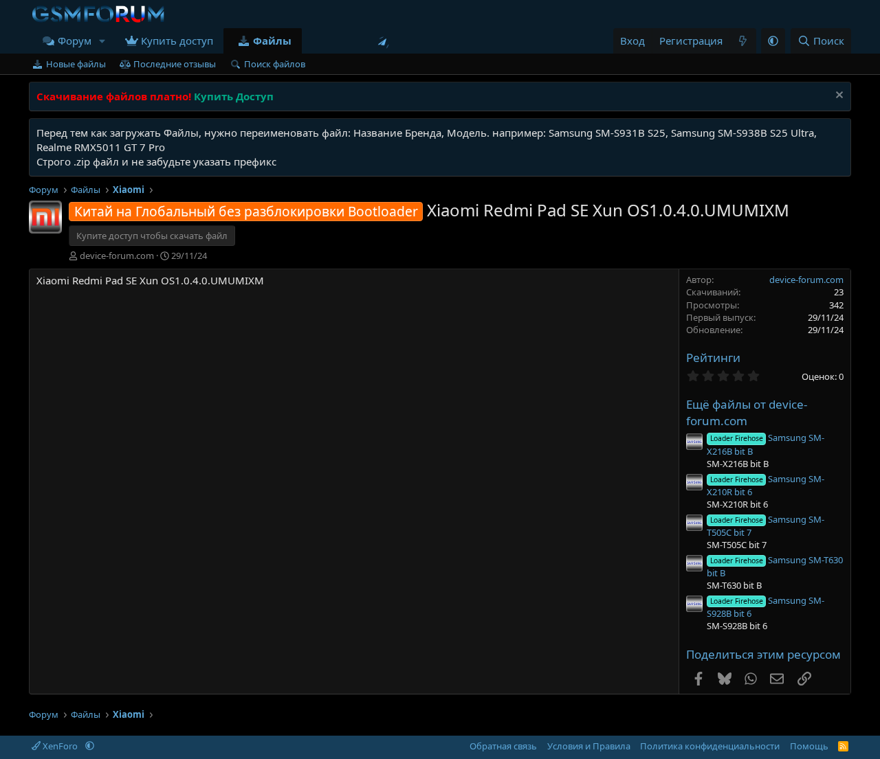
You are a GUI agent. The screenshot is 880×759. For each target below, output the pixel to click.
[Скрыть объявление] (838, 96)
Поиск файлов (274, 64)
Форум (74, 40)
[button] (102, 41)
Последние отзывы (174, 64)
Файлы (272, 40)
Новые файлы (76, 64)
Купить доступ (177, 40)
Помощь (809, 746)
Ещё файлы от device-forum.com (746, 412)
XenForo (60, 746)
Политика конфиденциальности (710, 746)
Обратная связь (503, 746)
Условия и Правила (588, 746)
